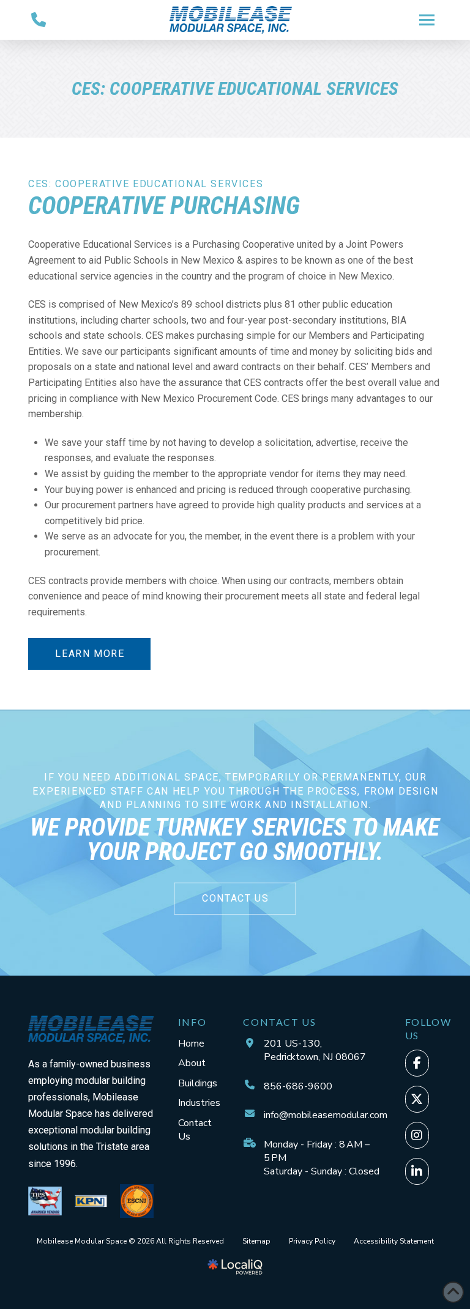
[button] (427, 19)
